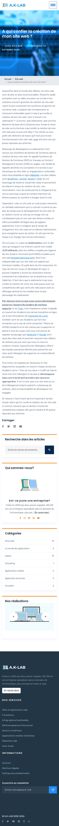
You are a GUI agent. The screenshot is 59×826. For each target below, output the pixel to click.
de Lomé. (43, 316)
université (34, 316)
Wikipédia (34, 175)
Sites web (29, 541)
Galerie (29, 556)
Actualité (29, 586)
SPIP (39, 179)
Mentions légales (10, 768)
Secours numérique (12, 730)
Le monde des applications (29, 548)
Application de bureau (29, 578)
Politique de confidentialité (15, 773)
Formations (8, 715)
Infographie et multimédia (15, 720)
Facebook (31, 334)
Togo (20, 308)
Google (42, 334)
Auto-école (7, 746)
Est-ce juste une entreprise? (29, 500)
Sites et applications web (14, 710)
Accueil (7, 79)
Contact (6, 763)
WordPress (12, 179)
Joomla (22, 179)
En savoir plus (42, 512)
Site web (19, 79)
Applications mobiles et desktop (18, 736)
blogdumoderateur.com (22, 258)
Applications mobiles (29, 571)
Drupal (31, 179)
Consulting (29, 563)
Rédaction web (9, 741)
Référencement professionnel (17, 725)
